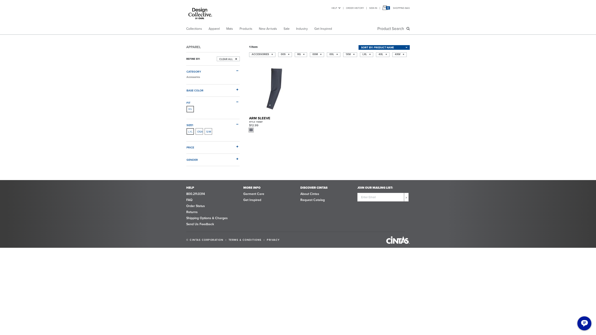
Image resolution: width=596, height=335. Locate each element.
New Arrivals (268, 28)
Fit (188, 102)
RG (190, 109)
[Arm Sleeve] (274, 89)
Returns (192, 212)
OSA (200, 132)
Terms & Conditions (245, 240)
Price (190, 147)
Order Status (195, 206)
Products (246, 28)
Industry (302, 28)
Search (391, 28)
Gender (192, 159)
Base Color (194, 90)
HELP (334, 8)
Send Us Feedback (200, 224)
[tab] (213, 70)
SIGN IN (373, 8)
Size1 (189, 125)
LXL (190, 132)
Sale (287, 28)
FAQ (189, 200)
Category (193, 71)
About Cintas (309, 193)
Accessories (193, 77)
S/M (208, 132)
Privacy (273, 240)
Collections (194, 28)
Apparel (214, 28)
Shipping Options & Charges (207, 218)
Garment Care (253, 193)
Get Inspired (323, 28)
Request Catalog (312, 200)
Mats (229, 28)
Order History (355, 8)
